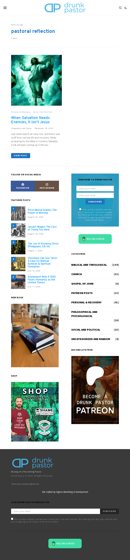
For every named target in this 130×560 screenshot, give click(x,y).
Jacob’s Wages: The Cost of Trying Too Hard (42, 228)
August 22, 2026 (36, 217)
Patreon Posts (82, 293)
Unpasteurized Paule (21, 128)
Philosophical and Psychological (84, 314)
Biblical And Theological (89, 265)
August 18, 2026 (36, 234)
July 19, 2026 (34, 271)
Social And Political (42, 112)
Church (76, 274)
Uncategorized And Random (90, 339)
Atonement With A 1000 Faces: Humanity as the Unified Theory (42, 279)
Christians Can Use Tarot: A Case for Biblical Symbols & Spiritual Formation (42, 262)
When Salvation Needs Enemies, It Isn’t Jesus (30, 120)
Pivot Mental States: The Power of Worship (42, 212)
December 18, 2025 (44, 128)
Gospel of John (82, 283)
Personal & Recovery (21, 112)
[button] (125, 8)
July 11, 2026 (34, 286)
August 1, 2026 (35, 250)
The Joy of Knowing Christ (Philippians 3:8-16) (43, 245)
